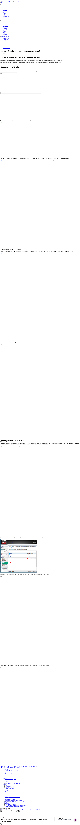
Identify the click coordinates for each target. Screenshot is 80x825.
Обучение (5, 11)
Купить (4, 13)
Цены (6, 785)
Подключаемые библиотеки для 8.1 (12, 793)
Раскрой (6, 781)
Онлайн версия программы (10, 790)
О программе (5, 7)
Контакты (7, 803)
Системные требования (10, 773)
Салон (6, 780)
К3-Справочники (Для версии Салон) (12, 783)
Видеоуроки (7, 798)
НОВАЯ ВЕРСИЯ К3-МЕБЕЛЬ (11, 770)
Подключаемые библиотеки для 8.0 (12, 792)
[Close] (0, 23)
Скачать (4, 12)
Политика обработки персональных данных (14, 806)
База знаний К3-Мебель (10, 799)
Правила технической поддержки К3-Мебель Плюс (15, 805)
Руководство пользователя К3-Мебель (12, 797)
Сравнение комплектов (9, 786)
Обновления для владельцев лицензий (13, 791)
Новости (4, 9)
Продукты (5, 10)
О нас (4, 15)
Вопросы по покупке (9, 788)
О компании (5, 802)
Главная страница (6, 6)
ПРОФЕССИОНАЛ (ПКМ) (10, 779)
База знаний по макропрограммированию (13, 800)
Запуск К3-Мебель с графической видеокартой (14, 801)
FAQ (4, 14)
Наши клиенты (8, 775)
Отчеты (6, 772)
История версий (8, 774)
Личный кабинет (6, 16)
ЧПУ (6, 782)
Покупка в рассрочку (9, 787)
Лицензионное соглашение (10, 804)
